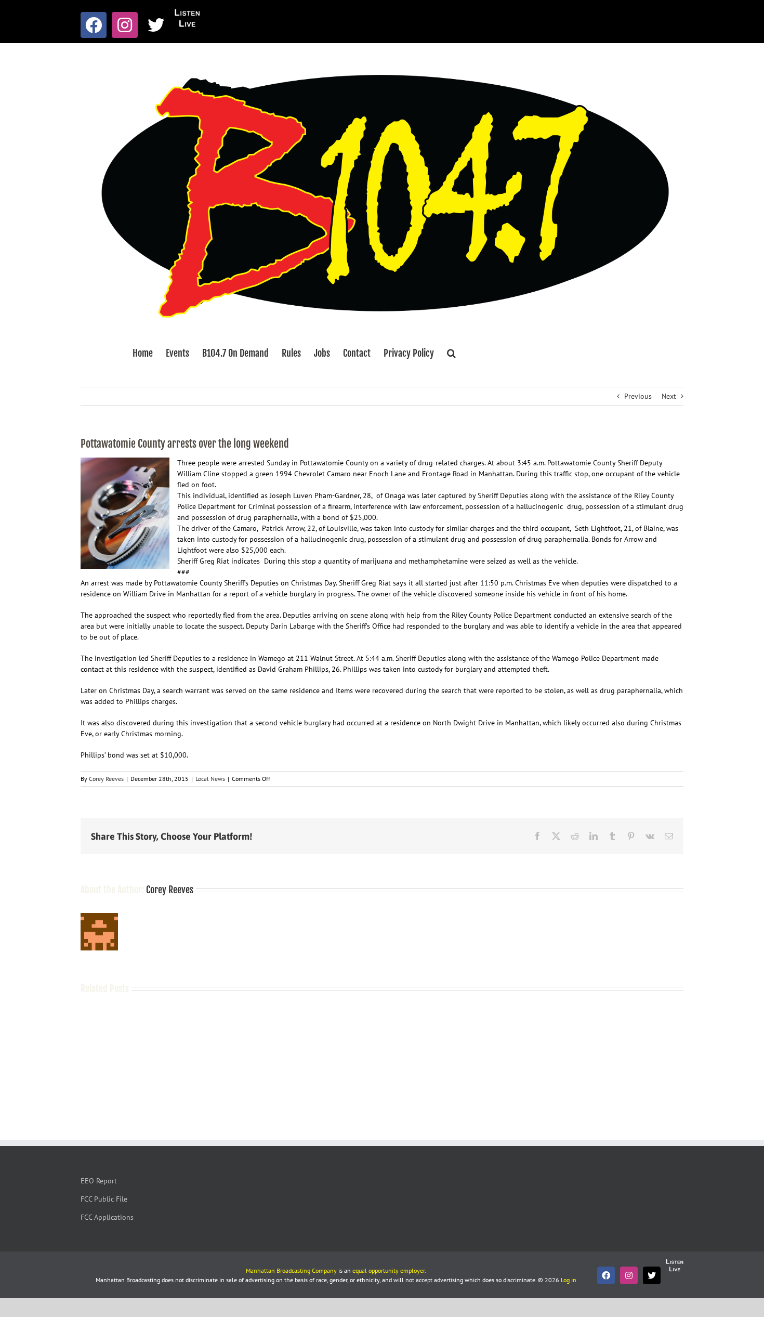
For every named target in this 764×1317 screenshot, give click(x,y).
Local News (210, 779)
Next (669, 396)
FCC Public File (104, 1199)
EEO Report (99, 1180)
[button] (451, 353)
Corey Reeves (106, 779)
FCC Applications (107, 1217)
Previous (638, 396)
